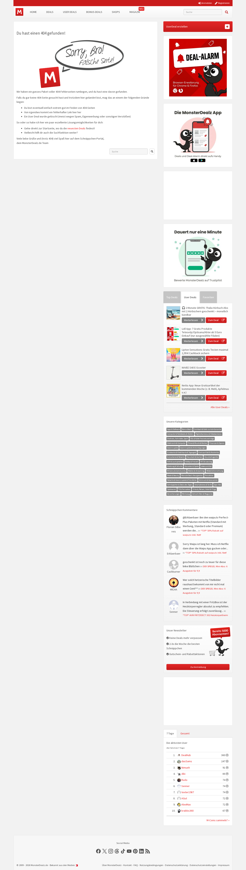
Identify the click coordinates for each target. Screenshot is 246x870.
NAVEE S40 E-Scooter (194, 367)
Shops (116, 12)
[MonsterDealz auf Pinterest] (135, 851)
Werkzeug (186, 494)
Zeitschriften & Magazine (202, 494)
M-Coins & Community (176, 471)
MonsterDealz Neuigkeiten (192, 475)
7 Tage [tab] (170, 733)
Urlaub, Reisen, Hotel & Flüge (204, 489)
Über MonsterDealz (111, 865)
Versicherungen (173, 494)
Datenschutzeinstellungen (203, 865)
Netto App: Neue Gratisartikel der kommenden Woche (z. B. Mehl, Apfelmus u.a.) (205, 389)
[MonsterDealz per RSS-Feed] (148, 851)
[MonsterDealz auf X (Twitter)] (104, 851)
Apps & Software (173, 429)
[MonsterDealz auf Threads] (117, 851)
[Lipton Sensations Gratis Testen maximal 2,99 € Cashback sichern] (173, 355)
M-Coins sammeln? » (218, 820)
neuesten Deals (76, 128)
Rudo (184, 780)
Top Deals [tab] (172, 297)
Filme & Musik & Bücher (197, 443)
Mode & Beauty (173, 475)
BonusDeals (187, 429)
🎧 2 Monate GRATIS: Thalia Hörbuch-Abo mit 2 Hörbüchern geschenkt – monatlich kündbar (205, 311)
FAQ (136, 865)
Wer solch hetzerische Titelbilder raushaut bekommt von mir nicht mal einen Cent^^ (203, 584)
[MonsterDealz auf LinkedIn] (141, 851)
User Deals (70, 12)
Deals (49, 12)
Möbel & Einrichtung (214, 471)
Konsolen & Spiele (191, 466)
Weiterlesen (191, 320)
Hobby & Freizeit (191, 461)
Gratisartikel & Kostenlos (208, 452)
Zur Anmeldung (198, 667)
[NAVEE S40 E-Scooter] (173, 373)
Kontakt (127, 865)
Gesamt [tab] (184, 733)
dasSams (186, 761)
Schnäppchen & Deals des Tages (179, 484)
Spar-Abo (217, 484)
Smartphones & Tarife (203, 484)
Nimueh (185, 767)
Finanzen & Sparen (216, 443)
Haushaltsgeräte (211, 457)
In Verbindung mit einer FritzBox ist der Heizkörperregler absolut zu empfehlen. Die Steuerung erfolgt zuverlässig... (206, 606)
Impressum (223, 865)
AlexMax (186, 804)
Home (33, 12)
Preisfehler (209, 475)
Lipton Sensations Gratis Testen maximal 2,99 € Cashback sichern (205, 351)
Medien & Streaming (196, 471)
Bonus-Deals (94, 12)
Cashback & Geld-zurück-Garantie (207, 429)
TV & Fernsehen (184, 489)
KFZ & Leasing (206, 461)
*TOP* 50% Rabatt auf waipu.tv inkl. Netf (205, 552)
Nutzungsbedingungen (151, 865)
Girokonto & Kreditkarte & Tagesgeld (181, 452)
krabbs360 (187, 810)
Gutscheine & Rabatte (176, 457)
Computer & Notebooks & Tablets (180, 434)
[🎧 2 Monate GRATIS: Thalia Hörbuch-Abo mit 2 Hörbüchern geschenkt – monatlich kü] (173, 313)
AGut (184, 798)
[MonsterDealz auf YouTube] (129, 851)
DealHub (186, 755)
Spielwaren (171, 489)
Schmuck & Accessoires (208, 480)
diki (183, 773)
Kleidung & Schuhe (174, 466)
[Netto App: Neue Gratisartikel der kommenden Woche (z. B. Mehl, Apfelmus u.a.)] (173, 391)
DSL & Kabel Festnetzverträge (202, 438)
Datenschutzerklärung (176, 865)
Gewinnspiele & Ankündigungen (193, 448)
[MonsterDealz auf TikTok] (123, 851)
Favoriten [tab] (208, 297)
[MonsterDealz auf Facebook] (98, 851)
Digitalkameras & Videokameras (209, 434)
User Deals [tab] (190, 297)
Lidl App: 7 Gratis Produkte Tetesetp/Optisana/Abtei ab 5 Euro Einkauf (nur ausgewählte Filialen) (202, 332)
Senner (185, 786)
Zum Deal (213, 320)
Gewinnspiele (172, 448)
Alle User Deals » (220, 407)
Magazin (135, 12)
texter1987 (187, 792)
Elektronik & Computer (176, 443)
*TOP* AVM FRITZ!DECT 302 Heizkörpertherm (205, 615)
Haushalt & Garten (194, 457)
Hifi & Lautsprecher (175, 461)
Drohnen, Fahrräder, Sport (177, 438)
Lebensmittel (206, 466)
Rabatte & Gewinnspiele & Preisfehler (182, 480)
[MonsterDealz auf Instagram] (111, 851)
